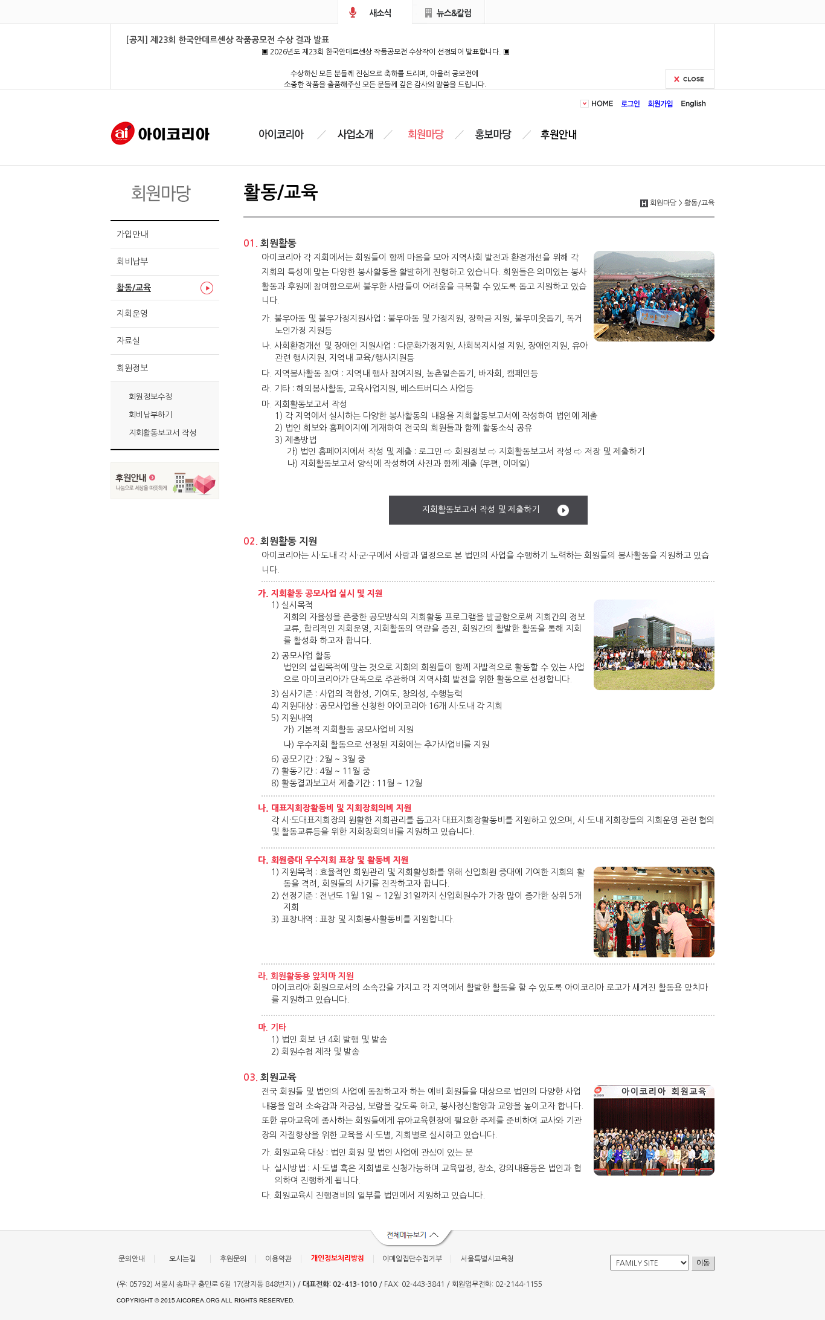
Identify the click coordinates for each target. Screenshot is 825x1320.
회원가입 (660, 104)
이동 (703, 1263)
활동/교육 (134, 287)
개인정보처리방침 (337, 1258)
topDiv (585, 104)
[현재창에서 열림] (165, 496)
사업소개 (355, 134)
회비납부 (132, 261)
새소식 (375, 12)
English (692, 104)
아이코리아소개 (290, 134)
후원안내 (561, 134)
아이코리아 (160, 132)
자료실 (128, 341)
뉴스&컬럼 (449, 12)
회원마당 (424, 134)
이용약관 (278, 1259)
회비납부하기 (150, 415)
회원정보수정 (150, 397)
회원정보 (132, 368)
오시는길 (182, 1259)
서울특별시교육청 (487, 1259)
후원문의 (233, 1259)
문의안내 (131, 1259)
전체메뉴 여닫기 (412, 1239)
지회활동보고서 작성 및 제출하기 (480, 509)
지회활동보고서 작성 (162, 433)
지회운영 (132, 313)
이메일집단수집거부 (412, 1259)
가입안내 (132, 234)
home (604, 104)
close (690, 79)
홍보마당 (495, 134)
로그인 (630, 104)
